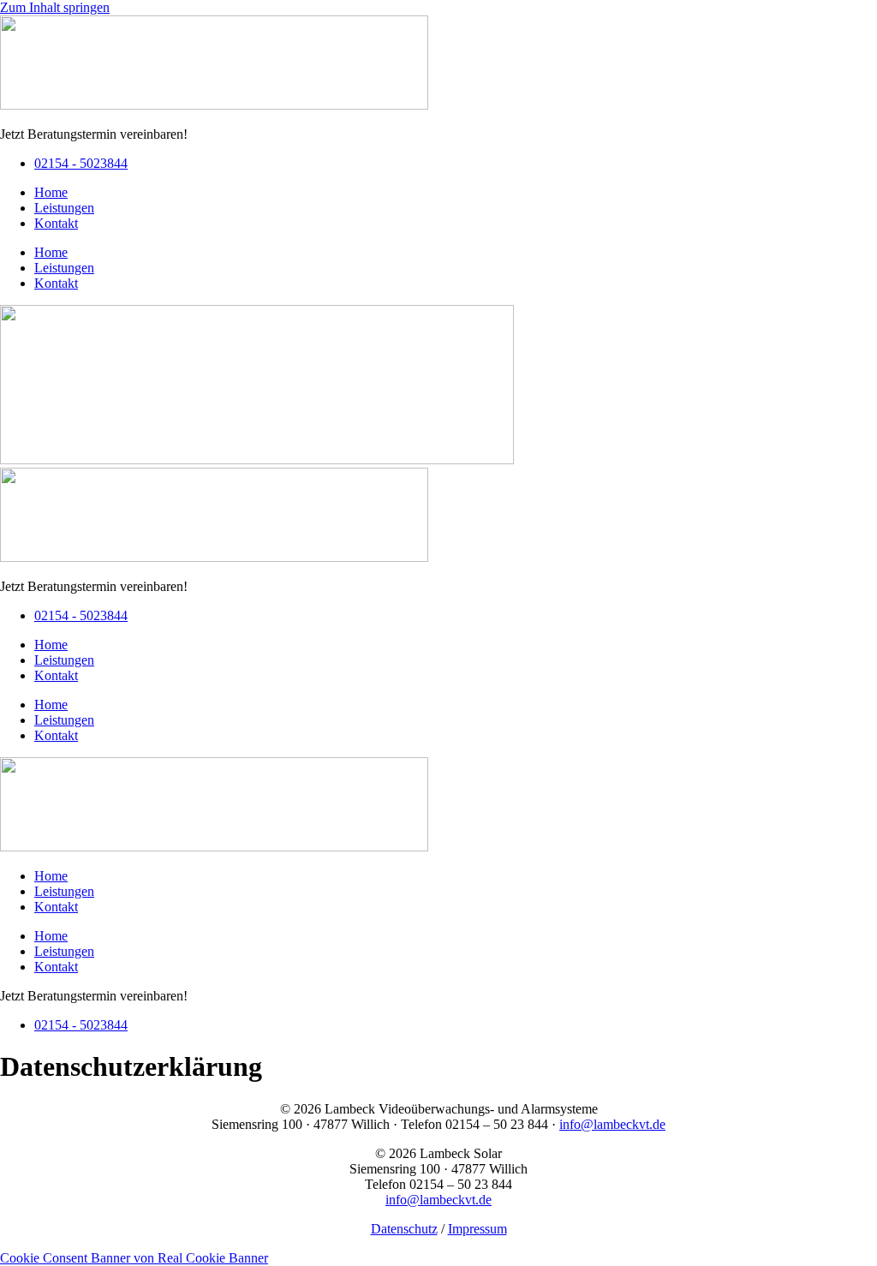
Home (51, 192)
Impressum (477, 1228)
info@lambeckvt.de (612, 1124)
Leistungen (64, 207)
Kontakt (56, 223)
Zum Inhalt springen (55, 7)
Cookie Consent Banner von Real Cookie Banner (134, 1258)
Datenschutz (404, 1228)
